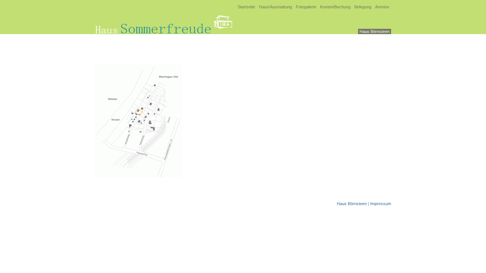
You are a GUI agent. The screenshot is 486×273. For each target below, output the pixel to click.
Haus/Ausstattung (275, 7)
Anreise (382, 7)
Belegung (362, 7)
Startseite (246, 7)
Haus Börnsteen (375, 31)
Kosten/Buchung (335, 7)
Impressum (380, 203)
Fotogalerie (306, 7)
